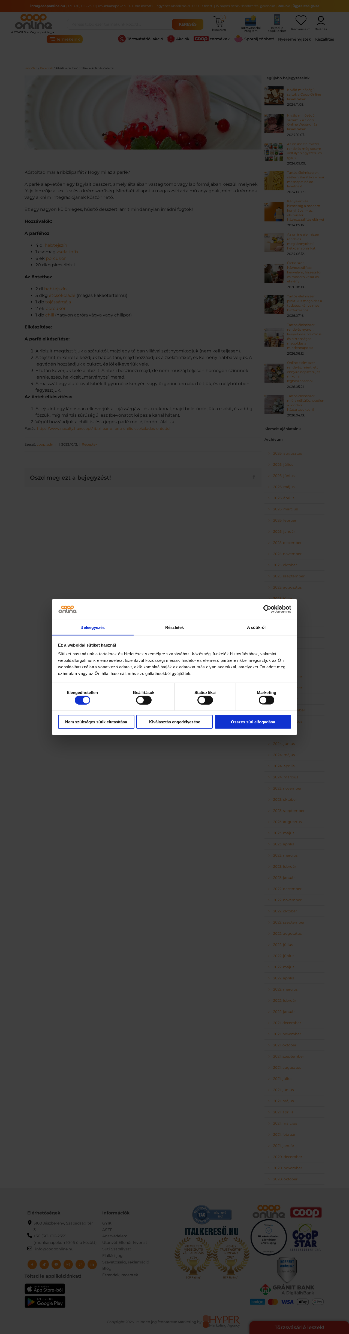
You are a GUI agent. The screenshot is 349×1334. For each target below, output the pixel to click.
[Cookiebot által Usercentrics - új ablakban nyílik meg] (267, 609)
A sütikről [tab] (256, 627)
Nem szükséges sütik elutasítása (96, 722)
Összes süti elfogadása (253, 722)
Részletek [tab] (174, 627)
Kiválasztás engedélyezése (174, 722)
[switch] (144, 700)
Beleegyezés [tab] (92, 627)
